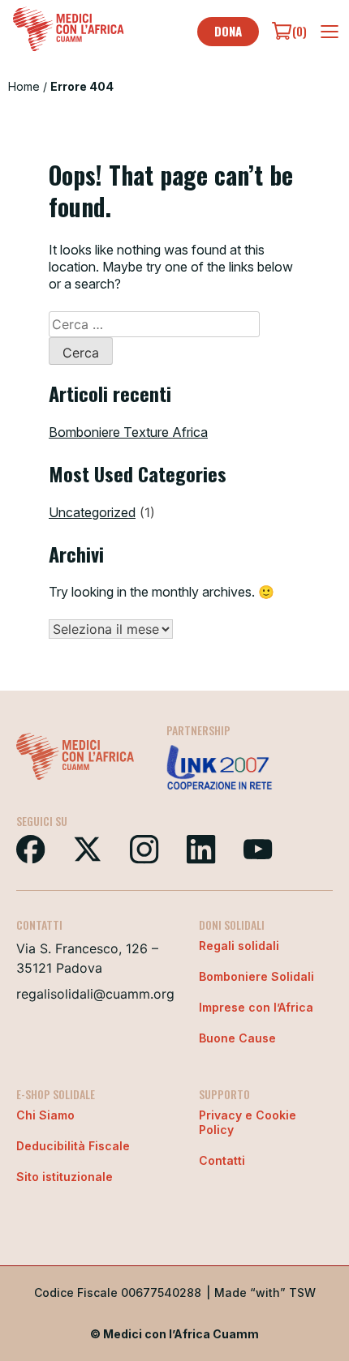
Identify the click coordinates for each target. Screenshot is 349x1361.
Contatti (222, 1160)
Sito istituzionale (64, 1176)
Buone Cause (237, 1038)
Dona (228, 31)
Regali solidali (239, 945)
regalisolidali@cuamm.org (95, 994)
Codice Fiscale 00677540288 (117, 1292)
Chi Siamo (45, 1115)
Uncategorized (92, 512)
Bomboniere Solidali (256, 976)
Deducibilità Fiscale (73, 1146)
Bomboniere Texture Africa (128, 432)
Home (24, 86)
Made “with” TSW (265, 1292)
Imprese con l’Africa (256, 1007)
